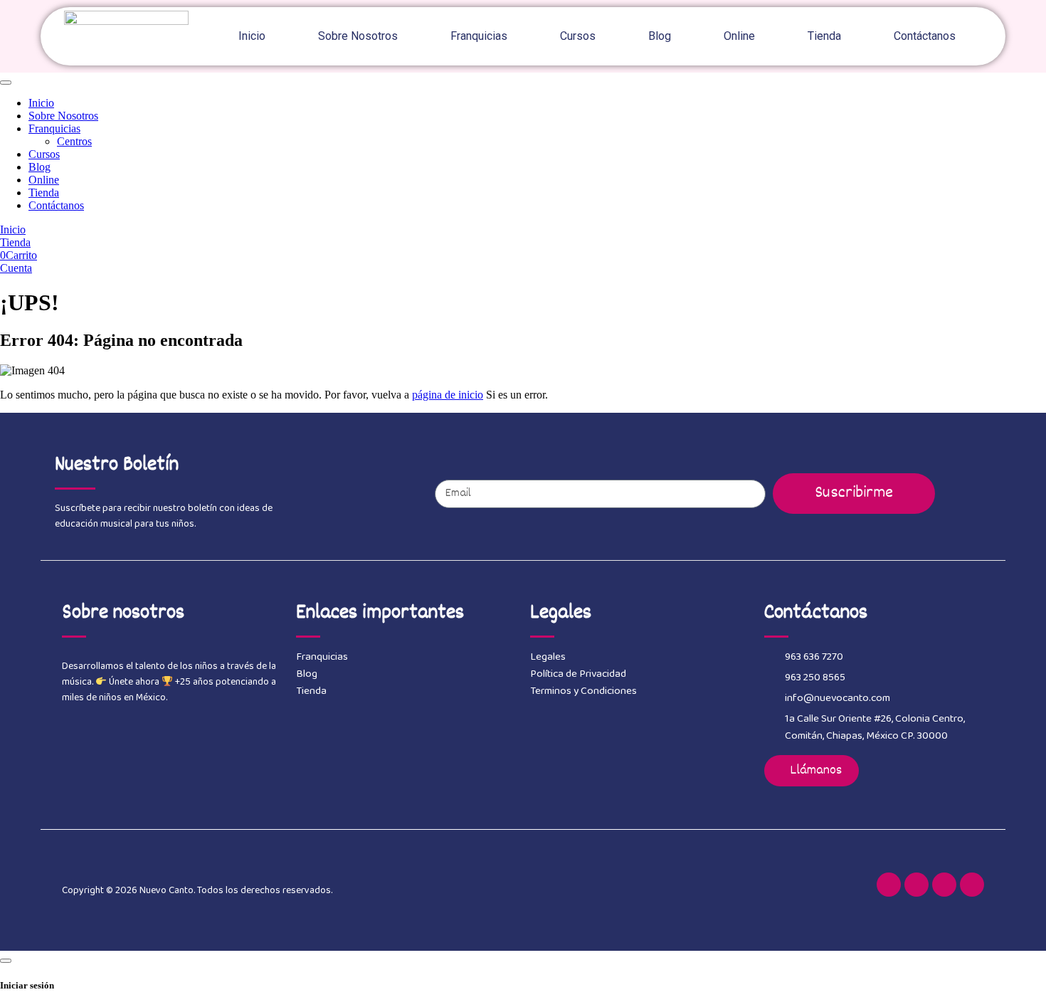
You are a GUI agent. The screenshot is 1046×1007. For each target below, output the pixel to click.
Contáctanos (925, 36)
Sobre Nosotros (358, 36)
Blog (659, 36)
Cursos (578, 36)
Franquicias (478, 36)
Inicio (251, 36)
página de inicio (447, 395)
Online (739, 36)
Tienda (824, 36)
